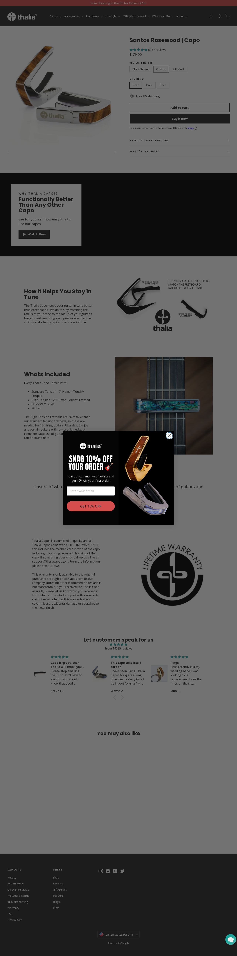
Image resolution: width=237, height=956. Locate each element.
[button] (230, 939)
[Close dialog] (169, 435)
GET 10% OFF (90, 506)
